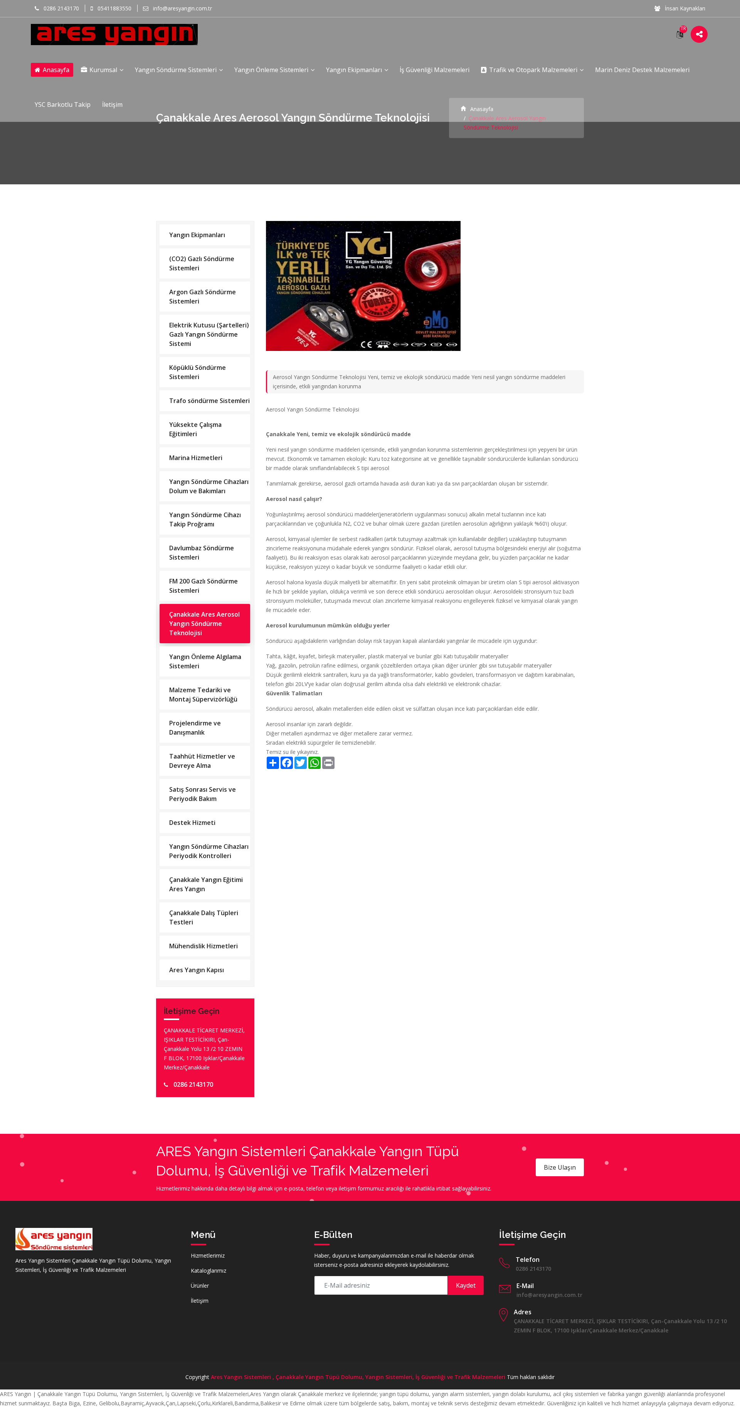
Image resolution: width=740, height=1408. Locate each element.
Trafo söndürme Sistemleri (209, 400)
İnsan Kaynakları (684, 8)
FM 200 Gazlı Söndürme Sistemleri (203, 586)
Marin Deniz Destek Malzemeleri (642, 70)
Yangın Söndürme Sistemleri (176, 70)
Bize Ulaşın (560, 1167)
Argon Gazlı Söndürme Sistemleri (202, 296)
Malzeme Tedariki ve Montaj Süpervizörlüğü (203, 694)
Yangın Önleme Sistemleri (272, 70)
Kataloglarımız (208, 1270)
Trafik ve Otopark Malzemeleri (533, 70)
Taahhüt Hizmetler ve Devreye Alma (202, 761)
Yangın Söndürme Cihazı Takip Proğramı (205, 519)
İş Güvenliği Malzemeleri (434, 70)
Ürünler (200, 1285)
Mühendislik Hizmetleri (203, 946)
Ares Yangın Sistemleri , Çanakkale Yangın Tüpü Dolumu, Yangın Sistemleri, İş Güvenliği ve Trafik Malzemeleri (358, 1377)
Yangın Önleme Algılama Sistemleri (205, 661)
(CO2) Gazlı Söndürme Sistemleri (201, 263)
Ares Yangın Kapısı (196, 970)
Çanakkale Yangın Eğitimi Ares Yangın (206, 884)
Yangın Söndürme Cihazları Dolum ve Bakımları (209, 486)
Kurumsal (103, 70)
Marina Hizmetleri (195, 458)
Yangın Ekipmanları (354, 70)
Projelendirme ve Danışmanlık (195, 728)
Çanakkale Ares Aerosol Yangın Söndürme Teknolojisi (204, 623)
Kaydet (466, 1285)
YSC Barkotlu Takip (63, 104)
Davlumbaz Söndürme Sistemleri (201, 553)
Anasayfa (55, 70)
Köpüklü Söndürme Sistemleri (197, 372)
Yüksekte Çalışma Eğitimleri (195, 429)
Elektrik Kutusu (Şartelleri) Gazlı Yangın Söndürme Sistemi (209, 334)
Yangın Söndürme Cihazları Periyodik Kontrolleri (209, 851)
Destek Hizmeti (192, 822)
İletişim (112, 104)
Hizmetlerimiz (208, 1255)
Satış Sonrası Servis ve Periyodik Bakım (202, 794)
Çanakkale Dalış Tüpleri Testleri (203, 917)
